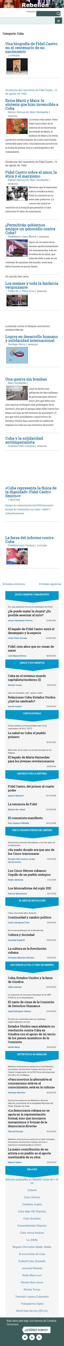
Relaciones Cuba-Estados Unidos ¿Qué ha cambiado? (31, 699)
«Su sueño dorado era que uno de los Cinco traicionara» (31, 852)
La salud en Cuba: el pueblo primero (27, 735)
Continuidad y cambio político (29, 917)
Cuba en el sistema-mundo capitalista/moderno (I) (27, 678)
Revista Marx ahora (32, 1282)
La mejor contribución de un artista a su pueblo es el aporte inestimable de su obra (29, 1153)
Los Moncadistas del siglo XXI (29, 888)
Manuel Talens (15, 1162)
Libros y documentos (32, 662)
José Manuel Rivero (17, 655)
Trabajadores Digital (32, 1303)
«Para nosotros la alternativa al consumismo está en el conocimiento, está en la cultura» (31, 1083)
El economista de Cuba (32, 1254)
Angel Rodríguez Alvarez (19, 1011)
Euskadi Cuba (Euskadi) (32, 1261)
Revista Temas (32, 1289)
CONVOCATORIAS (32, 713)
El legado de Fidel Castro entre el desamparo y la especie (31, 631)
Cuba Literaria (32, 1197)
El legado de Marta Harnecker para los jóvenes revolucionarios (31, 759)
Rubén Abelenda (15, 879)
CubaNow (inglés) (32, 1204)
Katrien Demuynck (18, 112)
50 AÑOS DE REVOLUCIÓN (32, 900)
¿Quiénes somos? (36, 1330)
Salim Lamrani (15, 987)
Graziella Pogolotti (16, 940)
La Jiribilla (32, 1239)
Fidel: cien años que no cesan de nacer (31, 648)
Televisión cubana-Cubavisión (32, 1296)
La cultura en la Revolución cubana (27, 950)
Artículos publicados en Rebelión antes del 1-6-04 (32, 1181)
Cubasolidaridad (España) (32, 1225)
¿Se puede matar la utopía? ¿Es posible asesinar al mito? (29, 613)
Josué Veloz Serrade (17, 638)
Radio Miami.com (32, 1275)
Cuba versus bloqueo (32, 1232)
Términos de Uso (29, 1324)
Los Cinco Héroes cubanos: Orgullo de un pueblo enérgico (29, 873)
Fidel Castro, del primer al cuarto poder (31, 788)
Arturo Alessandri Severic (20, 620)
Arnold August (15, 706)
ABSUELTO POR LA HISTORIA (32, 773)
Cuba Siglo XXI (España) (32, 1211)
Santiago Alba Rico (16, 1092)
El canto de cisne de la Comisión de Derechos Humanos (31, 1004)
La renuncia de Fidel (22, 804)
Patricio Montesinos (17, 893)
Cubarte (32, 1190)
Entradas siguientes (50, 584)
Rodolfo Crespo (15, 685)
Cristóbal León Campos (21, 446)
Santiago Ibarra (16, 344)
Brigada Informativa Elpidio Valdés (32, 1247)
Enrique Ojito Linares (18, 859)
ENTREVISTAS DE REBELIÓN (32, 1054)
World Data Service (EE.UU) (32, 1310)
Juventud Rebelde (32, 1268)
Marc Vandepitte (39, 112)
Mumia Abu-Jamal (16, 809)
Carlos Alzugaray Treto (18, 922)
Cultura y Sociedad (21, 935)
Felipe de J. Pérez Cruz (21, 291)
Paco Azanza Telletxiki (18, 823)
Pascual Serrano (15, 1131)
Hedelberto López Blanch (22, 236)
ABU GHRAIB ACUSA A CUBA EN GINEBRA (32, 964)
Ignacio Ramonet (16, 795)
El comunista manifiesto (25, 818)
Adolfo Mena (14, 1047)
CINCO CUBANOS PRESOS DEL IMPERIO (32, 830)
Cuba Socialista (32, 1218)
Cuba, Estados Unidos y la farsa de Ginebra (30, 980)
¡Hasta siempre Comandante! (32, 594)
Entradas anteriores (14, 584)
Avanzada (30, 11)
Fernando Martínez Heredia (21, 957)
